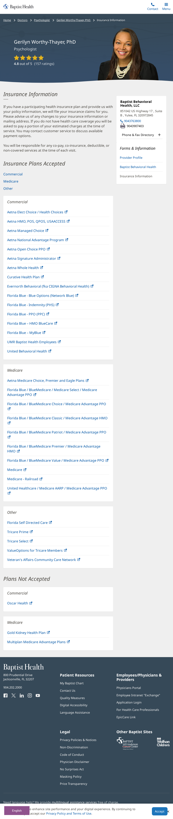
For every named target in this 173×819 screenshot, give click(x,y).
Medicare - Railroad (31, 480)
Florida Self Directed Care (36, 523)
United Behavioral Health (36, 352)
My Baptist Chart (72, 683)
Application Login (129, 702)
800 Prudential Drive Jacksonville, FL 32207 (18, 677)
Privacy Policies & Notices (78, 740)
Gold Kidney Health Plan (35, 633)
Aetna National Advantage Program (44, 241)
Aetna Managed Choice (34, 231)
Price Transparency (73, 784)
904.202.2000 (12, 687)
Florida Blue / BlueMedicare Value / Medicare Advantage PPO (58, 461)
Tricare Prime (26, 533)
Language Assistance (75, 712)
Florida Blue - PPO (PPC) (35, 315)
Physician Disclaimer (74, 762)
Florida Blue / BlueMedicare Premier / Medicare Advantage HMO (53, 450)
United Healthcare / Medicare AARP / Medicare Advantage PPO (57, 492)
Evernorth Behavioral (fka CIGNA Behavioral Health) (57, 287)
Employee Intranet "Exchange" (138, 695)
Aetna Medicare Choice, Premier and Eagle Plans (54, 381)
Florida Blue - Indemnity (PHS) (39, 306)
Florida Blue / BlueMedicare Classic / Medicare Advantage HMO (57, 422)
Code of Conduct (72, 755)
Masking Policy (70, 777)
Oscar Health (26, 604)
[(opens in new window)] (163, 745)
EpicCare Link (126, 717)
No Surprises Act (72, 769)
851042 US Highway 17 (141, 113)
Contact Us (67, 691)
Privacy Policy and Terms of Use (68, 813)
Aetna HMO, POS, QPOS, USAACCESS (45, 222)
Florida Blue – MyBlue (33, 333)
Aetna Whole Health (32, 268)
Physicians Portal (128, 688)
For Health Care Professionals (137, 710)
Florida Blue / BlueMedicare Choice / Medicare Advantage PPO (56, 407)
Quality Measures (72, 698)
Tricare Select (26, 542)
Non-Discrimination (74, 747)
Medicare (10, 181)
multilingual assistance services (74, 802)
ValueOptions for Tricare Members (44, 551)
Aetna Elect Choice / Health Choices (44, 213)
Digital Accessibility (73, 705)
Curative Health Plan (32, 278)
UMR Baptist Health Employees (40, 343)
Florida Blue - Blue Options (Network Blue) (49, 296)
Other (8, 188)
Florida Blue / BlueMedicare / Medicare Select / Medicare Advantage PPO (52, 393)
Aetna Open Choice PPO (35, 250)
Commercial (13, 174)
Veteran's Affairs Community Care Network (50, 560)
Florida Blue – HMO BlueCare (39, 324)
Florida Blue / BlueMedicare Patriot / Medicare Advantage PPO (56, 436)
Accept (159, 811)
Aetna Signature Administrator (40, 259)
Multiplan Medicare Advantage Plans (45, 643)
